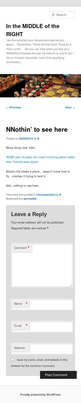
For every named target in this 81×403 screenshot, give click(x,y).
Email (21, 325)
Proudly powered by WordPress (40, 394)
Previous (13, 107)
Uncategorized (45, 195)
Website (19, 348)
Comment (22, 247)
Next (70, 107)
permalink (30, 199)
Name (21, 303)
